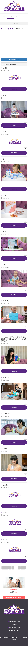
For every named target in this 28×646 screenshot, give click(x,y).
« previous (5, 567)
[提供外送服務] (25, 85)
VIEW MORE (14, 89)
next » (23, 567)
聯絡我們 (24, 16)
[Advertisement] (14, 44)
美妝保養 (16, 23)
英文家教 (5, 578)
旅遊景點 (10, 16)
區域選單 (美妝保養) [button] (14, 59)
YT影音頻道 (17, 16)
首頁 (3, 16)
